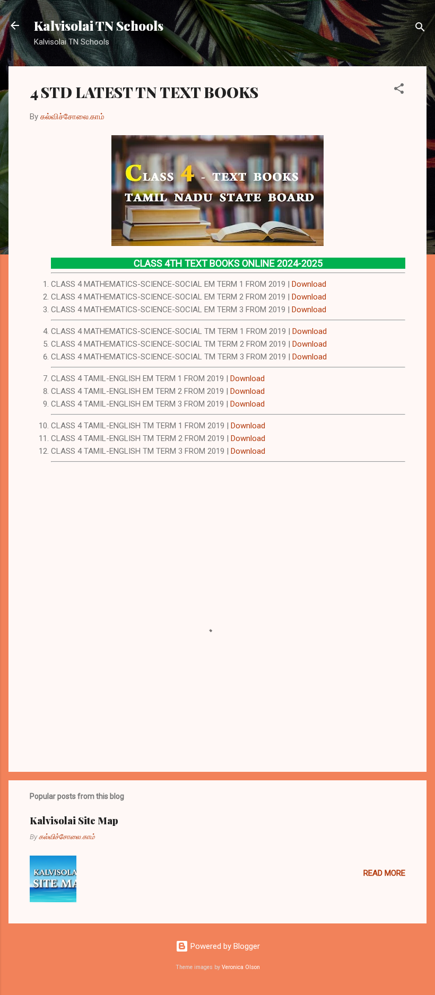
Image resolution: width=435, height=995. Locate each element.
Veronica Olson (241, 967)
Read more (384, 873)
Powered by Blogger (224, 946)
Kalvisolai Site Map (74, 820)
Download (309, 284)
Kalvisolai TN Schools (98, 25)
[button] (399, 90)
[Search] (420, 29)
